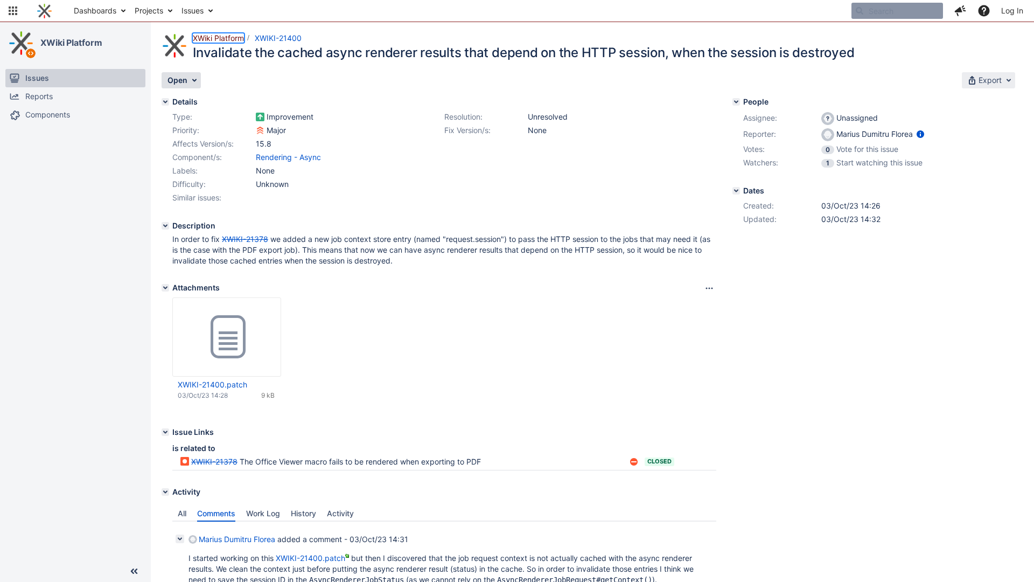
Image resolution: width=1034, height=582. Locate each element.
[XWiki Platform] (21, 43)
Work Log (263, 513)
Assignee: (760, 117)
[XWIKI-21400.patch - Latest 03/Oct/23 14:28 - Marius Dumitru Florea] (226, 337)
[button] (12, 11)
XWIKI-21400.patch (212, 384)
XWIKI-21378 (214, 461)
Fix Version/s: (467, 130)
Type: (182, 116)
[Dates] (736, 191)
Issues (192, 10)
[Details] (165, 102)
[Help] (984, 11)
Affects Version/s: (203, 143)
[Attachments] (165, 288)
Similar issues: (196, 197)
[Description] (165, 226)
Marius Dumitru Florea (237, 539)
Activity (340, 513)
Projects (149, 10)
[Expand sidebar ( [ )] (134, 571)
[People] (736, 102)
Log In (1012, 10)
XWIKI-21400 (278, 38)
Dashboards (95, 10)
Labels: (185, 170)
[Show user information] (920, 133)
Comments (216, 513)
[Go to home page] (44, 11)
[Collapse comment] (180, 539)
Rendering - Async (288, 157)
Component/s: (197, 157)
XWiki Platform (71, 42)
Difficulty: (189, 184)
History (303, 513)
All (182, 513)
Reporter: (759, 133)
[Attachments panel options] (709, 288)
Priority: (185, 130)
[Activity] (165, 492)
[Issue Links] (165, 432)
